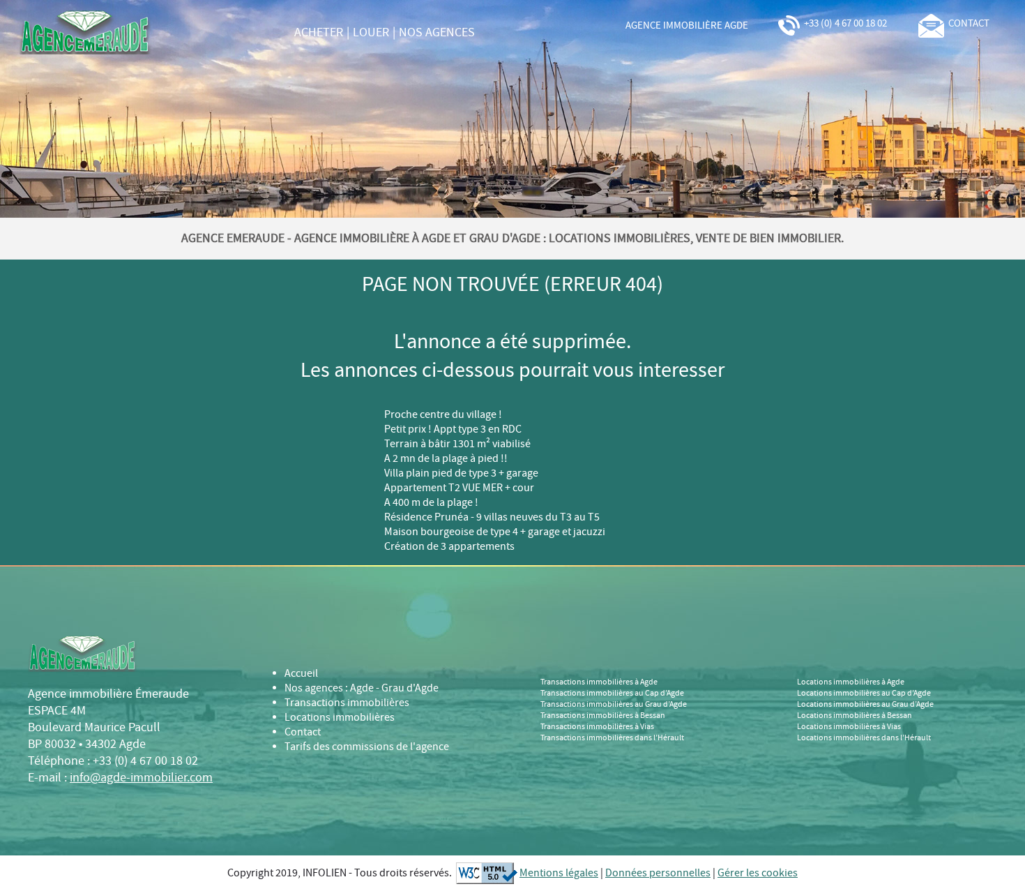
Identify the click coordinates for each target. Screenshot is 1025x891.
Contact (302, 732)
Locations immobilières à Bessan (854, 715)
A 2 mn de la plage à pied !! (446, 458)
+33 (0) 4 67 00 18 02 (844, 24)
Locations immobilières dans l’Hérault (864, 738)
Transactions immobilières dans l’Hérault (612, 738)
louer (371, 32)
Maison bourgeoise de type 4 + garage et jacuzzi (494, 532)
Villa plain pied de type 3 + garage (461, 473)
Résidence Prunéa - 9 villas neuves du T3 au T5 (492, 517)
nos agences (437, 32)
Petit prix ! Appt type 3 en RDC (453, 429)
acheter (318, 32)
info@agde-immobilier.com (141, 778)
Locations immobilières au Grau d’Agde (865, 704)
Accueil (301, 673)
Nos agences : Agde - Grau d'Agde (361, 688)
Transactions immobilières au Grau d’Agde (613, 704)
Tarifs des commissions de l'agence (366, 747)
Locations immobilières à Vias (849, 727)
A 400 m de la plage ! (431, 502)
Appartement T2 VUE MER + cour (459, 488)
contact (966, 24)
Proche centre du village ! (443, 414)
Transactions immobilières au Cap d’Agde (612, 693)
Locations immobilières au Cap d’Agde (864, 693)
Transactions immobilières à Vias (597, 727)
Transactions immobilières (346, 703)
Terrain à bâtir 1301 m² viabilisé (457, 444)
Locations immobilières (339, 717)
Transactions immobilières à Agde (599, 682)
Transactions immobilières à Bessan (602, 715)
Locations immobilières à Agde (850, 682)
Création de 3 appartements (449, 546)
